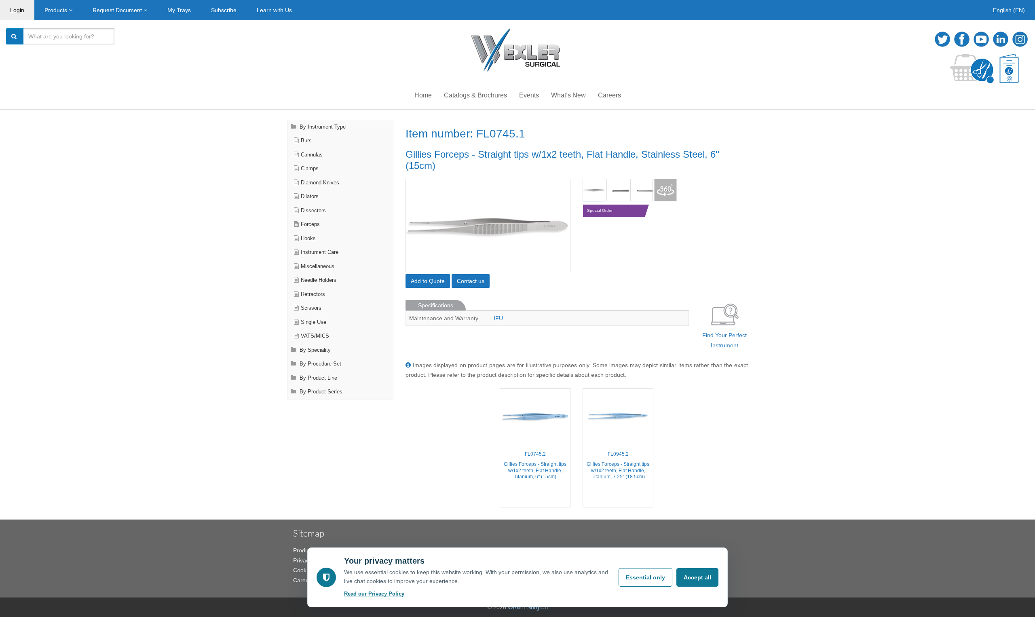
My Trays (179, 10)
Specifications (435, 305)
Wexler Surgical (528, 607)
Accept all (697, 577)
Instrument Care (319, 252)
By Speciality (314, 350)
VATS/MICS (315, 336)
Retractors (313, 294)
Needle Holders (318, 280)
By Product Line (317, 378)
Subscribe (224, 10)
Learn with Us (274, 10)
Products (56, 10)
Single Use (313, 322)
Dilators (310, 196)
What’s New (568, 95)
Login (17, 10)
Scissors (311, 308)
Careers (609, 95)
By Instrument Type (322, 127)
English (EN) (1009, 10)
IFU (498, 318)
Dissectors (313, 210)
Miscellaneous (317, 266)
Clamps (310, 168)
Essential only (645, 577)
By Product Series (320, 392)
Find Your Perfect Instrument (724, 340)
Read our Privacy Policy (374, 594)
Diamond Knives (320, 183)
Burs (306, 141)
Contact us (470, 281)
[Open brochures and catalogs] (1009, 68)
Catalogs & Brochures (475, 95)
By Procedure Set (319, 364)
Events (529, 95)
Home (423, 95)
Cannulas (312, 155)
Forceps (310, 224)
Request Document (118, 10)
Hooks (308, 238)
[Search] (15, 36)
